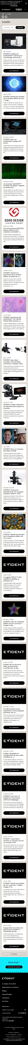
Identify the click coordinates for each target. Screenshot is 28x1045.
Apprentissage (7, 994)
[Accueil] (3, 14)
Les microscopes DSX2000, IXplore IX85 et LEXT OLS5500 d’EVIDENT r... (13, 230)
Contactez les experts (14, 967)
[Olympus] (19, 10)
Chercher (20, 27)
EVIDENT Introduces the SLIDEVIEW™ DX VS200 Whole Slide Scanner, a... (12, 319)
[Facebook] (21, 1013)
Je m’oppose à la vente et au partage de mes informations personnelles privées (14, 1039)
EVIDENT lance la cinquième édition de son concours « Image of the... (13, 623)
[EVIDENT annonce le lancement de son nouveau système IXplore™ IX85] (14, 477)
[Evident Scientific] (6, 9)
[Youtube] (25, 1013)
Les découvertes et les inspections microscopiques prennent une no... (13, 710)
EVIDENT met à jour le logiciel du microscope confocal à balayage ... (11, 798)
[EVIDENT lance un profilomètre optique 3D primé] (14, 126)
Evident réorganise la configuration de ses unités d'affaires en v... (13, 755)
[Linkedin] (23, 1013)
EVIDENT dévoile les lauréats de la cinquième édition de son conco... (13, 536)
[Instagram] (19, 1013)
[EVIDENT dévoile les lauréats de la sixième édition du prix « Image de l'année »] (14, 84)
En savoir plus (14, 5)
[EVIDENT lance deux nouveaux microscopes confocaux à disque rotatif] (14, 347)
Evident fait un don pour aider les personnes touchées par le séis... (12, 666)
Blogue (4, 991)
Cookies (19, 1034)
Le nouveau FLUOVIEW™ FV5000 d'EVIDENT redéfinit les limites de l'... (13, 185)
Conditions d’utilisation (13, 1032)
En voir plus (14, 954)
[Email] (25, 1010)
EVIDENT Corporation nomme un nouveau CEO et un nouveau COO (13, 840)
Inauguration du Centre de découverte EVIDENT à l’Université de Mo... (13, 929)
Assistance (5, 998)
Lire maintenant (14, 71)
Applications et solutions (10, 987)
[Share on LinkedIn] (6, 17)
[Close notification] (26, 3)
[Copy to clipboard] (3, 17)
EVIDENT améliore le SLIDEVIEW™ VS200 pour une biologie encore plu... (12, 55)
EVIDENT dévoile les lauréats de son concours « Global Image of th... (13, 885)
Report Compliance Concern (13, 1036)
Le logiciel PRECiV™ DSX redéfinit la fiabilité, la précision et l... (12, 579)
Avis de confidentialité (11, 1034)
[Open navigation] (25, 9)
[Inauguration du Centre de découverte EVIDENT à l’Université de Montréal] (14, 915)
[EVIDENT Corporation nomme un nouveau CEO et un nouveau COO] (14, 826)
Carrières (5, 1001)
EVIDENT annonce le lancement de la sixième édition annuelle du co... (12, 274)
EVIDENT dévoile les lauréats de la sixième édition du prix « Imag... (13, 98)
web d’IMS (11, 1020)
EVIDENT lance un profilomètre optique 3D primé (12, 141)
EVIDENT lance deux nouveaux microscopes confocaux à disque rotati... (13, 362)
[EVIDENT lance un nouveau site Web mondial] (14, 436)
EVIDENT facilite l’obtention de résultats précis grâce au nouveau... (13, 406)
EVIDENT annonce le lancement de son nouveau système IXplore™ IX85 (13, 491)
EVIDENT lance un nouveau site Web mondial (13, 450)
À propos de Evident (9, 984)
